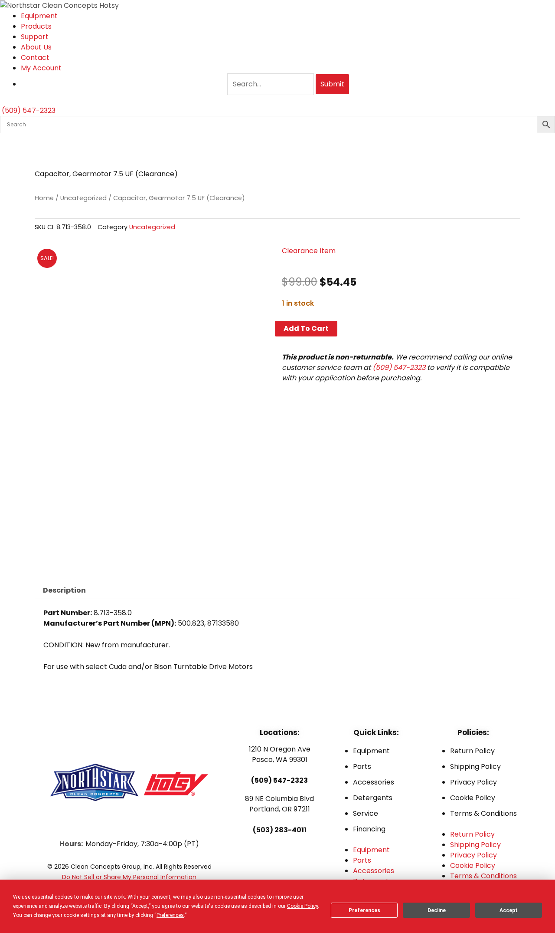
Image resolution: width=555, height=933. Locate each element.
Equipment (39, 16)
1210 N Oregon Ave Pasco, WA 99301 (279, 754)
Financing (369, 829)
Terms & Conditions (483, 813)
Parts (362, 766)
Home (44, 198)
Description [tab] (64, 590)
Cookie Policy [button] (302, 906)
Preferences (364, 910)
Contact (35, 58)
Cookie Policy (472, 798)
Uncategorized (83, 198)
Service (365, 813)
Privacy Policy (473, 782)
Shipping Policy (475, 766)
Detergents (372, 798)
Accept (509, 910)
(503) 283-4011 (280, 830)
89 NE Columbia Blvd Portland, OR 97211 (279, 804)
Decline (437, 910)
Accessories (373, 782)
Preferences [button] (170, 915)
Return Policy (472, 751)
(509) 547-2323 (398, 368)
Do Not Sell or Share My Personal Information (129, 877)
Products (36, 26)
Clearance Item (309, 251)
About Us (36, 47)
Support (35, 37)
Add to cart (306, 328)
